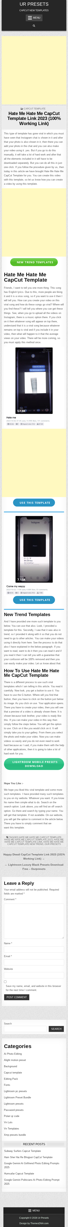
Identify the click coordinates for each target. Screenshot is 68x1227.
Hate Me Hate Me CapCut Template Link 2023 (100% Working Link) (34, 118)
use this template (34, 502)
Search (8, 1023)
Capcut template (35, 108)
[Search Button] (34, 25)
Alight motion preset (15, 1060)
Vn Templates (11, 1128)
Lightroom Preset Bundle (17, 1097)
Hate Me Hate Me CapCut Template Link (34, 840)
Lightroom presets (14, 1103)
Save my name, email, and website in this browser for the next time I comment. (33, 988)
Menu (36, 17)
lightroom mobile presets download (34, 764)
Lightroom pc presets (15, 1091)
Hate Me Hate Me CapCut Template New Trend (35, 843)
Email (8, 956)
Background (10, 1066)
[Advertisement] (34, 70)
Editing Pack (11, 1078)
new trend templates (34, 262)
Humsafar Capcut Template (19, 1173)
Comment (10, 899)
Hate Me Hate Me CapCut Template (40, 837)
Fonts (7, 1085)
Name (8, 943)
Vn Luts (8, 1122)
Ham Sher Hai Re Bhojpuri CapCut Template (28, 1157)
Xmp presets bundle (15, 1134)
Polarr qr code (11, 1116)
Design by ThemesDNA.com (34, 1223)
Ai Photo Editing (13, 1053)
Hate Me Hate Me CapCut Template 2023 (28, 839)
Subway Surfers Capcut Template (22, 1151)
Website (8, 969)
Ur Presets (34, 4)
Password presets (14, 1110)
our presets (53, 844)
